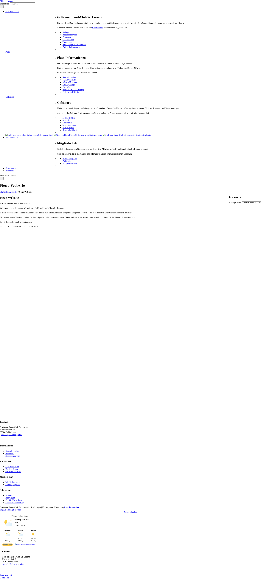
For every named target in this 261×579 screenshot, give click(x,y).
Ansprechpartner (12, 456)
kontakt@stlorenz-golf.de (11, 434)
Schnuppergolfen (12, 484)
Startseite (4, 192)
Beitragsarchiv (235, 202)
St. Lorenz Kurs (12, 466)
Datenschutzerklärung (14, 503)
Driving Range (11, 469)
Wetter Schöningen (20, 516)
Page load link (6, 575)
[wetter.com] (7, 545)
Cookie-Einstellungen (14, 500)
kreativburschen (71, 507)
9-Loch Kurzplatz (13, 471)
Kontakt (8, 495)
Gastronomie (97, 28)
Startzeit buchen (12, 451)
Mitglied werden (12, 482)
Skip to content (6, 1)
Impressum (10, 498)
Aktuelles (13, 192)
